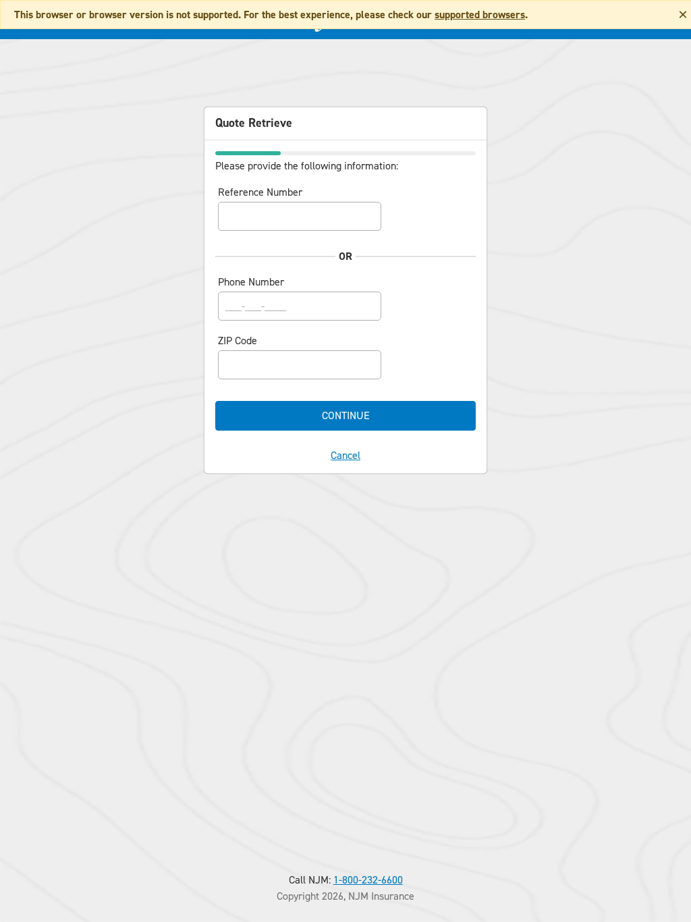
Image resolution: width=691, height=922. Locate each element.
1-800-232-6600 (368, 880)
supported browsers (480, 14)
